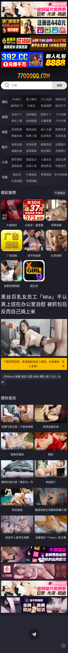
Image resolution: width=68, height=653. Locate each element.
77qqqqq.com (34, 76)
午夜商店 (31, 174)
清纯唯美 (31, 151)
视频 (5, 117)
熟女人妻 (17, 120)
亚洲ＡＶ (17, 114)
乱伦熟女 (46, 135)
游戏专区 (60, 99)
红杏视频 (17, 181)
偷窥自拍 (17, 144)
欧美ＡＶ (46, 114)
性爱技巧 (60, 166)
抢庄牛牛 (60, 105)
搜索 (59, 85)
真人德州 (31, 99)
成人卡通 (46, 129)
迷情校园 (17, 166)
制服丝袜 (17, 135)
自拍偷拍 (31, 114)
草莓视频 (46, 174)
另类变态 (60, 135)
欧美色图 (46, 144)
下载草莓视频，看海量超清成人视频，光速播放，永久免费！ (34, 364)
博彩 (5, 102)
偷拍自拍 (31, 129)
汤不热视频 (60, 174)
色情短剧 (31, 181)
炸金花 (31, 105)
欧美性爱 (60, 129)
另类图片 (60, 151)
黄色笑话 (46, 166)
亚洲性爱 (17, 129)
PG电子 (16, 99)
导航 (5, 177)
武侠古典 (60, 159)
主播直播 (46, 120)
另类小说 (31, 166)
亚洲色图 (31, 144)
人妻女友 (46, 159)
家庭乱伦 (31, 159)
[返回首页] (63, 645)
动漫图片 (60, 144)
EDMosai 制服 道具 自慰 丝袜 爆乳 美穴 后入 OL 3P (31, 379)
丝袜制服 (31, 120)
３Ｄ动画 (60, 114)
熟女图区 (46, 151)
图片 (5, 147)
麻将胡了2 (17, 105)
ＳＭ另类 (60, 120)
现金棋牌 (46, 105)
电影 (5, 132)
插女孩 (17, 174)
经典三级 (31, 135)
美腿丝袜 (17, 151)
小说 (5, 162)
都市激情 (17, 159)
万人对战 (46, 99)
